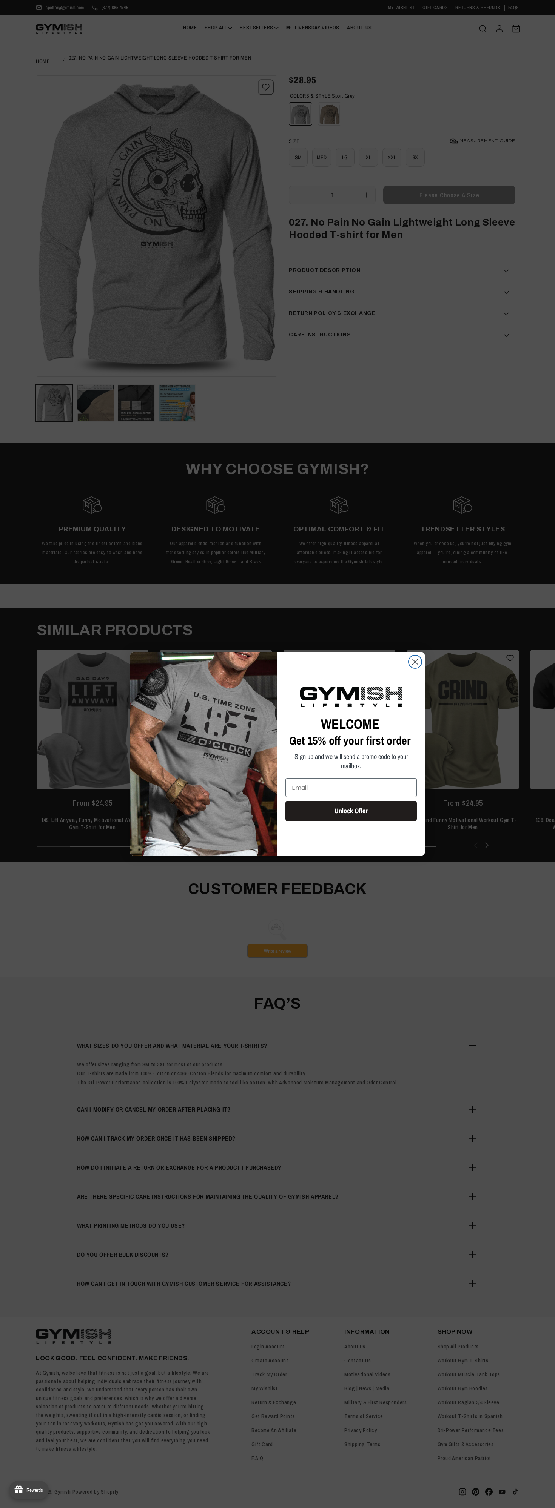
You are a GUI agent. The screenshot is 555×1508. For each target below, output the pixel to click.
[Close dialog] (415, 661)
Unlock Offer (351, 810)
